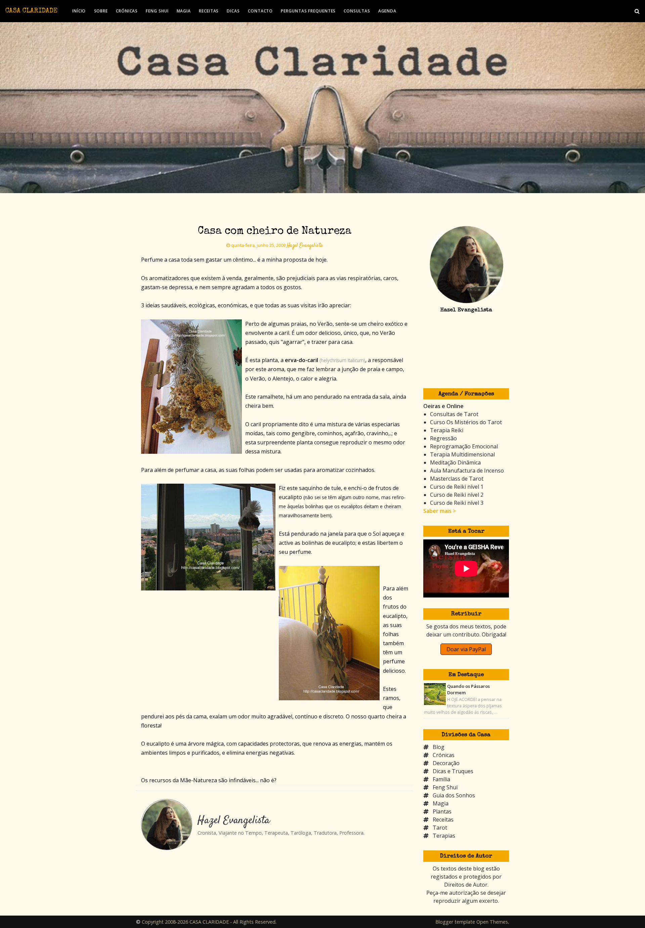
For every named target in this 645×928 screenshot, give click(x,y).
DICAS (233, 11)
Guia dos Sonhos (454, 795)
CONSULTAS (357, 11)
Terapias (444, 835)
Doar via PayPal (466, 649)
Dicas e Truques (453, 771)
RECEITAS (209, 11)
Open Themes (492, 922)
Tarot (440, 827)
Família (441, 779)
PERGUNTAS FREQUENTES (308, 11)
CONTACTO (260, 11)
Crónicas (444, 755)
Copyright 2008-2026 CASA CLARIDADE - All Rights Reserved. (209, 922)
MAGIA (184, 11)
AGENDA (387, 11)
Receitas (443, 819)
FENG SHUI (157, 11)
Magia (440, 803)
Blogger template (455, 922)
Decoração (446, 763)
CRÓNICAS (127, 11)
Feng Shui (445, 787)
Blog (438, 747)
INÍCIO (79, 11)
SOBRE (101, 11)
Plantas (442, 811)
